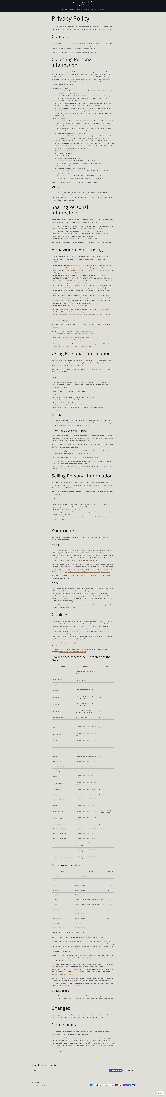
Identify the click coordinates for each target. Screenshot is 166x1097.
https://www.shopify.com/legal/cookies (72, 652)
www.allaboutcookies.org (66, 974)
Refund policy (58, 1091)
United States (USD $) (39, 1085)
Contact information (87, 1091)
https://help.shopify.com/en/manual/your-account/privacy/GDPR (87, 572)
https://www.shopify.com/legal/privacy (88, 228)
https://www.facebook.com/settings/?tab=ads (76, 331)
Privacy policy (67, 1091)
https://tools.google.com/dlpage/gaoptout (85, 273)
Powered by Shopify (49, 1092)
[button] (33, 3)
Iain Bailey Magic (39, 1092)
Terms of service (76, 1091)
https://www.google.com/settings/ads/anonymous (76, 333)
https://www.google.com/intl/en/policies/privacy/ (82, 270)
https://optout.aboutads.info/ (81, 346)
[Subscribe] (60, 1070)
